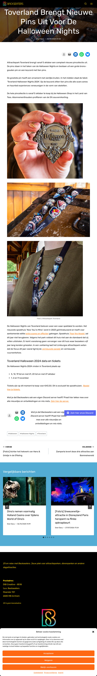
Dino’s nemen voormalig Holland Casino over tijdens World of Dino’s (23, 515)
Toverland (41, 434)
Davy (42, 39)
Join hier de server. (60, 401)
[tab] (43, 537)
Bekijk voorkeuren (48, 667)
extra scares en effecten (37, 333)
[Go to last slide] (7, 506)
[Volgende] (90, 506)
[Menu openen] (91, 4)
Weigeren (48, 660)
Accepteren (48, 653)
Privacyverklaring (50, 672)
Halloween (12, 434)
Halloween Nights (27, 434)
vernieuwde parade (51, 349)
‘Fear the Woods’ (77, 333)
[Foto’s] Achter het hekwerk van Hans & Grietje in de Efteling (21, 451)
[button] (93, 632)
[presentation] (24, 491)
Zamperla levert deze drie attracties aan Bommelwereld (75, 451)
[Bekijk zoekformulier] (85, 4)
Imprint (60, 672)
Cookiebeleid (38, 672)
